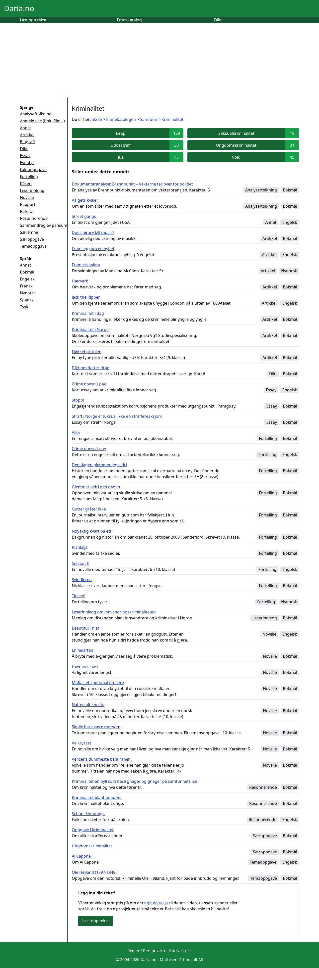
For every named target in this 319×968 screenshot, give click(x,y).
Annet (25, 128)
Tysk (24, 307)
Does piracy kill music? (93, 232)
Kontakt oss (180, 950)
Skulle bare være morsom (96, 727)
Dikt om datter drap (90, 367)
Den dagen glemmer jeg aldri (99, 464)
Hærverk (80, 281)
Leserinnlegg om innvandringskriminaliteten (114, 612)
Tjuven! (78, 596)
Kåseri (26, 183)
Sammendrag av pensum (43, 225)
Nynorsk (28, 293)
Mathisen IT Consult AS (181, 959)
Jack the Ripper (86, 297)
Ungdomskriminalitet (92, 846)
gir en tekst (157, 903)
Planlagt (79, 547)
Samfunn (148, 119)
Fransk (26, 286)
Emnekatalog (129, 20)
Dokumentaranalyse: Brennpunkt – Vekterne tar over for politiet (132, 184)
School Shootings (88, 813)
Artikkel (27, 135)
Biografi (27, 141)
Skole (97, 119)
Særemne (29, 232)
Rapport (27, 204)
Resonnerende (34, 218)
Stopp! (78, 400)
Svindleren (82, 579)
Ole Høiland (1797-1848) (94, 872)
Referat (27, 211)
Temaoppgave (33, 246)
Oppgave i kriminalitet (93, 829)
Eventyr (27, 162)
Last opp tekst (33, 20)
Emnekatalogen (121, 119)
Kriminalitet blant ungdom (97, 797)
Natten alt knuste (88, 704)
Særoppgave (32, 239)
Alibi (76, 432)
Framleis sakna (86, 265)
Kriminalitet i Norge (90, 329)
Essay (25, 155)
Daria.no (19, 8)
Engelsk (27, 279)
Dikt (218, 20)
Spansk (27, 300)
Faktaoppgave (33, 169)
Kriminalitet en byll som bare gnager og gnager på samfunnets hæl (135, 781)
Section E (80, 563)
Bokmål (27, 272)
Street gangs (84, 216)
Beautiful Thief (85, 628)
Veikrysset (81, 743)
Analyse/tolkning (36, 114)
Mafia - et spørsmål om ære (98, 682)
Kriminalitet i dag (88, 313)
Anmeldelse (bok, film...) (42, 121)
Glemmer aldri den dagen (96, 487)
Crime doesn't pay (89, 384)
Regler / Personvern (146, 950)
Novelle (27, 197)
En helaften (82, 650)
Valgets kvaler (85, 200)
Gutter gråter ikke (89, 509)
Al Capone (81, 856)
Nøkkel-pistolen (86, 351)
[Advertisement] (159, 60)
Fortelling (29, 176)
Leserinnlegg (32, 190)
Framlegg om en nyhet (93, 248)
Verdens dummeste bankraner (101, 759)
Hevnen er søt (85, 666)
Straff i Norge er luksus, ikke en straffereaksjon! (117, 416)
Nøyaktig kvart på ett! (92, 531)
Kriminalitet (172, 119)
